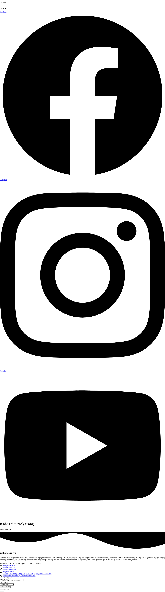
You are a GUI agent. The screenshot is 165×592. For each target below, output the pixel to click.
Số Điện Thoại (5, 580)
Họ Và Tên (4, 578)
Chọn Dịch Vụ (5, 582)
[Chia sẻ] (5, 589)
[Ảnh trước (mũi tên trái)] (1, 591)
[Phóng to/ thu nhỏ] (1, 589)
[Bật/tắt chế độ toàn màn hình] (3, 589)
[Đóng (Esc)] (8, 589)
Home (3, 2)
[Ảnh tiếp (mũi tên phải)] (3, 591)
